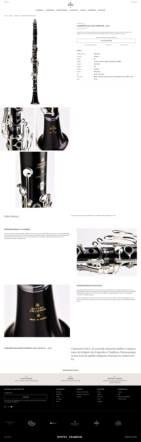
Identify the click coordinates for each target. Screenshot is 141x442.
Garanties (79, 396)
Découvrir (101, 10)
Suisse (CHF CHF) (7, 437)
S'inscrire (26, 397)
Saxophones (50, 10)
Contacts (120, 392)
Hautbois (58, 396)
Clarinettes (39, 10)
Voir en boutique (106, 40)
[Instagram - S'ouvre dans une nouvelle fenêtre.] (5, 407)
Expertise (99, 394)
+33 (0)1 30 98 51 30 (114, 382)
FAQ (119, 394)
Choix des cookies (122, 399)
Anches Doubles (62, 10)
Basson (57, 401)
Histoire (99, 392)
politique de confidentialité (13, 402)
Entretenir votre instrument (83, 392)
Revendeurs (92, 10)
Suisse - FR (6, 2)
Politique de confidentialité (124, 396)
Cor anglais (58, 399)
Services (83, 10)
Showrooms (100, 396)
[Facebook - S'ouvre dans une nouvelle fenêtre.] (8, 407)
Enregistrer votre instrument (83, 394)
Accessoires (74, 10)
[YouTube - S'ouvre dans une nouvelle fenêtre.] (11, 407)
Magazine (99, 401)
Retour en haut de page (70, 370)
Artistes (99, 399)
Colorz (134, 437)
